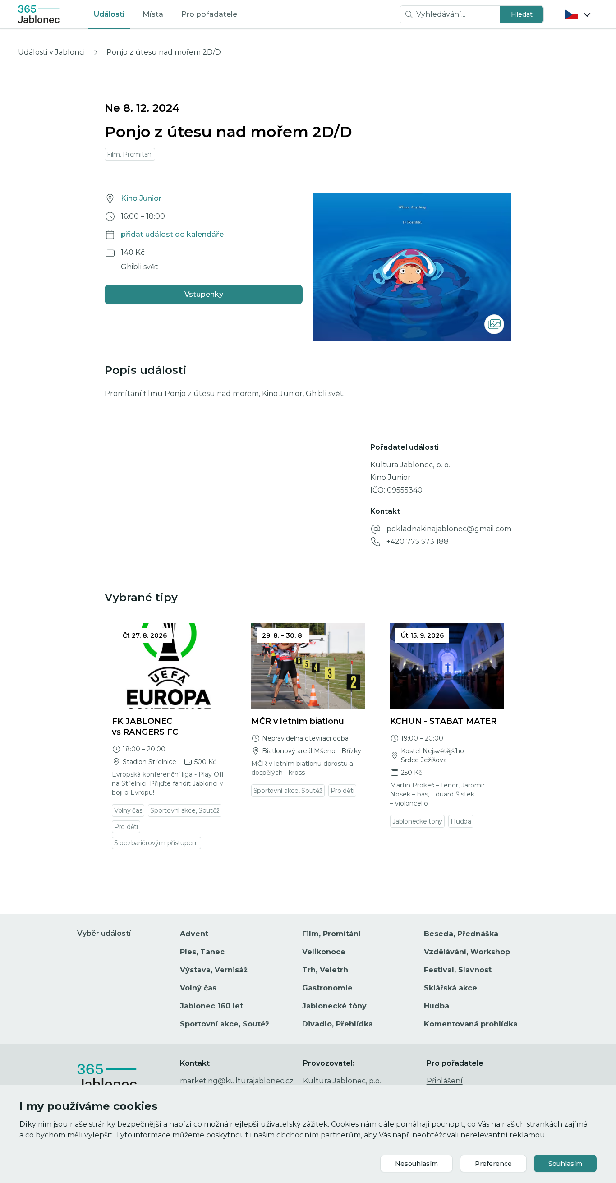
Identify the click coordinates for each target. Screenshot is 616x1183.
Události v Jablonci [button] (51, 52)
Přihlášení (445, 1081)
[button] (521, 14)
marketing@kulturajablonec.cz (237, 1081)
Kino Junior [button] (141, 198)
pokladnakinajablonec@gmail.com (448, 529)
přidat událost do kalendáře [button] (172, 234)
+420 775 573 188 (417, 541)
